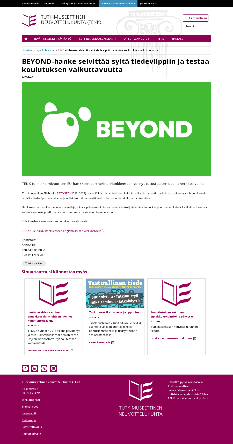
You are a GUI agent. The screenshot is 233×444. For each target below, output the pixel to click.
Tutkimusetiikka (33, 263)
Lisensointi (29, 413)
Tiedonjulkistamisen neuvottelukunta (78, 3)
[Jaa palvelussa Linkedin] (34, 368)
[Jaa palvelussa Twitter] (44, 368)
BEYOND (62, 193)
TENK (160, 38)
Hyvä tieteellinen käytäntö (52, 38)
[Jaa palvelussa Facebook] (25, 368)
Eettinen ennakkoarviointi (97, 38)
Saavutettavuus (32, 427)
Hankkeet (178, 38)
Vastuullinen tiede (30, 3)
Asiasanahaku (198, 18)
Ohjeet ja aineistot (136, 38)
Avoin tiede (49, 3)
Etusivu (28, 38)
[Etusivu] (67, 19)
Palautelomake (31, 434)
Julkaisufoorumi (148, 3)
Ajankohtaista (45, 50)
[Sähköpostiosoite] (53, 368)
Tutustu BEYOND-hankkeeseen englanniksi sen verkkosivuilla (61, 231)
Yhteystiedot (30, 406)
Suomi (190, 26)
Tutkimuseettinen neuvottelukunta (118, 3)
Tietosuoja (29, 420)
